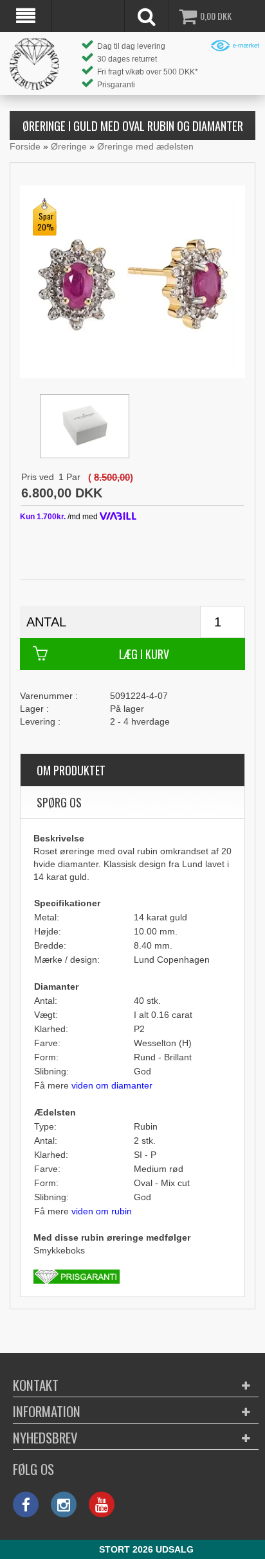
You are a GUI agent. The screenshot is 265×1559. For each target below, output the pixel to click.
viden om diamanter (111, 1085)
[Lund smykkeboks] (84, 426)
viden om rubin (101, 1211)
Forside (25, 146)
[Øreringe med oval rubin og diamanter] (132, 281)
